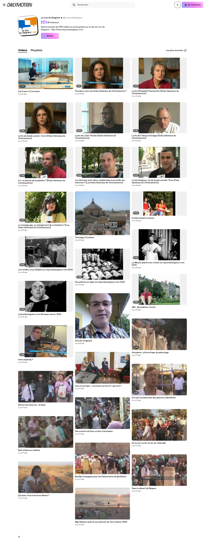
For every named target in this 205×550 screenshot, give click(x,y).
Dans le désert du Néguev (144, 488)
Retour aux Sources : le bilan (31, 405)
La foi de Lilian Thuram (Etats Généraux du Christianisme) (95, 136)
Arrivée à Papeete (83, 341)
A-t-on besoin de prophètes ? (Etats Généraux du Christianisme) (41, 181)
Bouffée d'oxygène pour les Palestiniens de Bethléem (100, 476)
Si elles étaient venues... (144, 218)
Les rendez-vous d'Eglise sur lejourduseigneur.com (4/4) (45, 270)
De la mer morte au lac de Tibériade (149, 443)
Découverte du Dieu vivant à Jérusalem (94, 431)
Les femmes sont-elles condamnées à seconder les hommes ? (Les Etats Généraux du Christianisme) (100, 181)
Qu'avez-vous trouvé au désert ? (33, 495)
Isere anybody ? (25, 359)
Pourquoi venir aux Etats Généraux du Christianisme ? (101, 91)
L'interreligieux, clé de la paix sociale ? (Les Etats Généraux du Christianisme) (155, 181)
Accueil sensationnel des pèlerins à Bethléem (154, 398)
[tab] (22, 50)
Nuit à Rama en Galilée (29, 450)
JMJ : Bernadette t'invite (143, 307)
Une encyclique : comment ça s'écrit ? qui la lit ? (98, 386)
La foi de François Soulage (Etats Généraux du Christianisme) (154, 136)
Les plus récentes (174, 50)
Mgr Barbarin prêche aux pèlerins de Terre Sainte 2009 (101, 522)
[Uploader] (178, 5)
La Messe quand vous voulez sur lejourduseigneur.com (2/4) (158, 263)
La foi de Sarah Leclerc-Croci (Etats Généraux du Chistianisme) (41, 137)
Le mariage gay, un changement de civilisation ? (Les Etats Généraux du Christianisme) (43, 226)
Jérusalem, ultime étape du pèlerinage (150, 352)
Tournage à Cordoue (84, 237)
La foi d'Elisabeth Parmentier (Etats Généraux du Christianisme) (155, 92)
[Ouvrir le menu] (4, 5)
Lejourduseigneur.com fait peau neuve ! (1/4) (39, 314)
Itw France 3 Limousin (29, 91)
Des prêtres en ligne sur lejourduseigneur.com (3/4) (100, 282)
